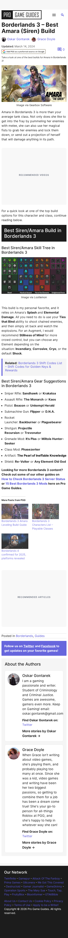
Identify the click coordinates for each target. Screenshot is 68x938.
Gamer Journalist (33, 886)
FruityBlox (18, 894)
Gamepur (24, 878)
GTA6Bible (51, 894)
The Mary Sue (36, 890)
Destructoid (13, 886)
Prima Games (12, 882)
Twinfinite (10, 878)
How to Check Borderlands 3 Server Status (33, 479)
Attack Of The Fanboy (46, 878)
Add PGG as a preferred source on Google (25, 51)
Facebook (48, 646)
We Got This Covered (51, 882)
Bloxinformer (34, 894)
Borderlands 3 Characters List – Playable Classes (42, 524)
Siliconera (29, 882)
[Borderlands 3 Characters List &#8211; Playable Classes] (45, 511)
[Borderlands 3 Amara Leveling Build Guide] (15, 511)
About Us (9, 901)
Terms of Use (22, 905)
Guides (40, 636)
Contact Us (25, 901)
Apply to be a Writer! (46, 905)
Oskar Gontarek (18, 39)
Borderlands (24, 636)
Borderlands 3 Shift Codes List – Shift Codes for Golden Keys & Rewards (33, 366)
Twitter (28, 646)
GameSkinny (54, 886)
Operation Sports (14, 890)
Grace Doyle (46, 39)
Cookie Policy (43, 901)
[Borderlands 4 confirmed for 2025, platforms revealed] (15, 541)
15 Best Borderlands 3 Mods (26, 483)
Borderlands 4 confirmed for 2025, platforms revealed (14, 554)
